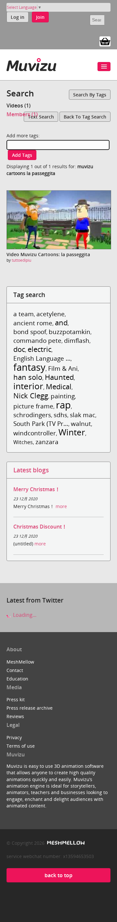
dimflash (76, 340)
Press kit (15, 699)
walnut (81, 423)
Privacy (14, 737)
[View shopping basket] (104, 40)
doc (19, 349)
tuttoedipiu (21, 260)
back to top (58, 875)
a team (23, 313)
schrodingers (32, 414)
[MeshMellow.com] (65, 843)
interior (28, 386)
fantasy (29, 367)
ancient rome (32, 322)
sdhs (60, 414)
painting (63, 396)
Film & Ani (63, 368)
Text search (41, 117)
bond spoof (29, 331)
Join (40, 17)
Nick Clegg (30, 396)
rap (63, 404)
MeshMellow (20, 662)
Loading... (24, 614)
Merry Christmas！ (36, 489)
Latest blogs (31, 470)
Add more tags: (23, 135)
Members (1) (22, 114)
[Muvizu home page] (31, 63)
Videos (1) (18, 105)
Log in (17, 17)
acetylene (50, 313)
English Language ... (42, 358)
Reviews (15, 716)
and (61, 323)
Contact (14, 670)
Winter (71, 432)
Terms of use (20, 746)
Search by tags (89, 95)
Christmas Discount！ (40, 526)
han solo (27, 377)
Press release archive (29, 708)
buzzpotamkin (69, 331)
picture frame (33, 406)
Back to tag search (85, 117)
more (61, 506)
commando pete (37, 340)
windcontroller (34, 433)
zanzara (46, 441)
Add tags (22, 155)
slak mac (82, 414)
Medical (59, 386)
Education (17, 679)
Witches (23, 442)
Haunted (59, 377)
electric (39, 349)
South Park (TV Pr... (40, 423)
